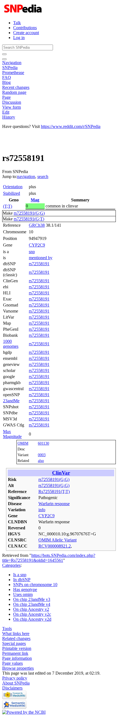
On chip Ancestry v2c (32, 614)
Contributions (25, 27)
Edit (5, 112)
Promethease (13, 72)
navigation (26, 176)
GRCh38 (37, 225)
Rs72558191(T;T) (54, 491)
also (41, 460)
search (42, 176)
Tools (7, 628)
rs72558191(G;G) (29, 213)
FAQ (6, 77)
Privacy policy (14, 678)
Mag (35, 200)
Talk (17, 22)
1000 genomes (10, 344)
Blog (6, 82)
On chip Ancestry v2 (31, 609)
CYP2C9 (37, 245)
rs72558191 (39, 263)
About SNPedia (16, 683)
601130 (43, 443)
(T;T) (7, 206)
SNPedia (10, 67)
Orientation (13, 186)
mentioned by (40, 257)
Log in (19, 37)
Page (6, 97)
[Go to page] (4, 54)
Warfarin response (54, 503)
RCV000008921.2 (54, 546)
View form (11, 107)
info (41, 509)
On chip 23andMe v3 (31, 599)
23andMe (11, 400)
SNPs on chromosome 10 (35, 584)
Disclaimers (12, 688)
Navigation (11, 62)
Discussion (11, 102)
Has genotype (25, 589)
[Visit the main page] (23, 13)
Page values (12, 663)
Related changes (16, 638)
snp (32, 251)
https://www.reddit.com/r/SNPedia (70, 126)
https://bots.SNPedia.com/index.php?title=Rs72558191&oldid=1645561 (48, 558)
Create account (26, 32)
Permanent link (15, 653)
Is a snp (19, 574)
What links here (15, 633)
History (8, 117)
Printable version (16, 648)
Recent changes (15, 87)
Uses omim (23, 594)
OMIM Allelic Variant (57, 540)
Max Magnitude (12, 434)
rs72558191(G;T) (29, 219)
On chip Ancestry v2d (32, 619)
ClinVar (61, 473)
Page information (17, 658)
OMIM (23, 443)
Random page (14, 92)
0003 (42, 455)
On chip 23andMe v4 (31, 604)
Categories (11, 565)
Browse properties (18, 668)
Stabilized (11, 193)
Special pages (14, 643)
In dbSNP (21, 579)
